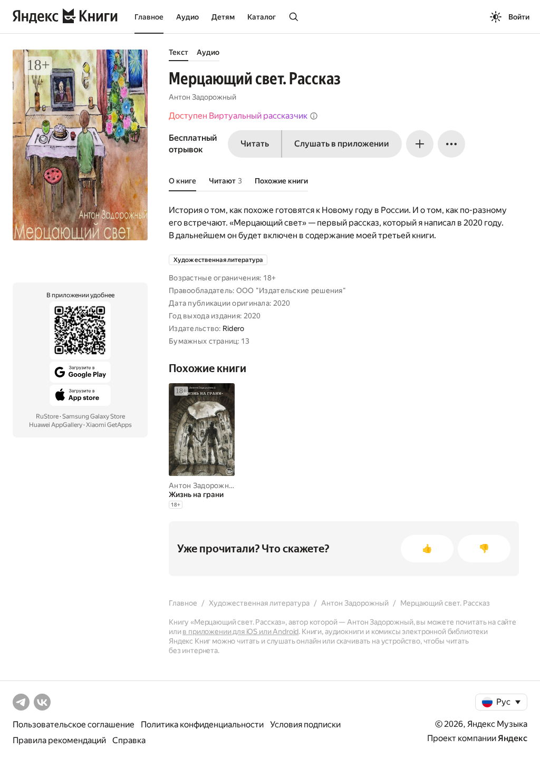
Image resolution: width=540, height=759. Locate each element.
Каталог (261, 17)
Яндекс (512, 738)
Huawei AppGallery (55, 425)
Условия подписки (305, 724)
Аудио (187, 17)
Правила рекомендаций (59, 740)
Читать (254, 144)
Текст (178, 52)
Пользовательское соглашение (73, 724)
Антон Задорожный (202, 97)
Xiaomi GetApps (109, 425)
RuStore (47, 416)
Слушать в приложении (341, 144)
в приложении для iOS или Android (240, 631)
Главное (148, 17)
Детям (223, 17)
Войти (518, 17)
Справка (129, 740)
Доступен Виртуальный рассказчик (238, 116)
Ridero (234, 328)
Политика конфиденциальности (202, 724)
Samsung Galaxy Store (93, 416)
